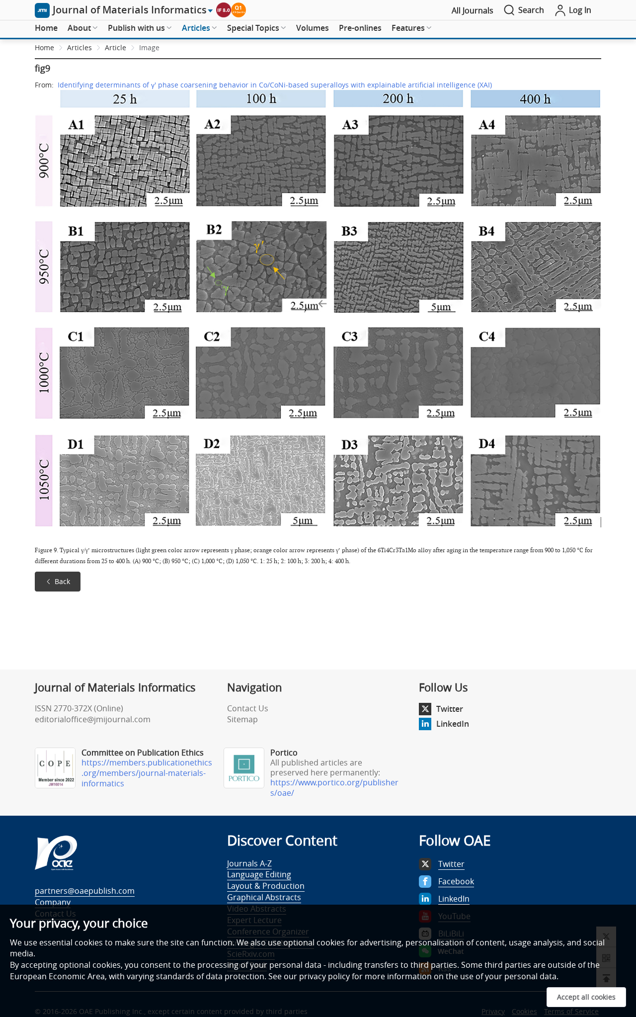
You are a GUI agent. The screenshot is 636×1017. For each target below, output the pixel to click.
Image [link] (149, 47)
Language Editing (259, 874)
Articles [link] (79, 47)
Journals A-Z (249, 863)
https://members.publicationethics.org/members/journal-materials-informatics (146, 773)
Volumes (312, 27)
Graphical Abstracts (264, 897)
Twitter (449, 708)
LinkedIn (452, 723)
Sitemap (242, 719)
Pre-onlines (360, 27)
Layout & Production (266, 885)
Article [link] (115, 47)
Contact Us (247, 708)
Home (46, 27)
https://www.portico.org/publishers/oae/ (334, 787)
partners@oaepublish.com (85, 890)
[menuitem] (46, 28)
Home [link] (44, 47)
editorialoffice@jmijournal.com (93, 719)
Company (53, 902)
